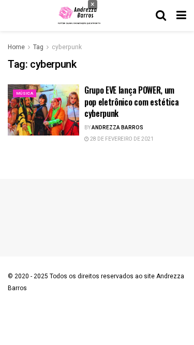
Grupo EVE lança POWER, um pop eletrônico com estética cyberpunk (131, 101)
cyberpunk (67, 47)
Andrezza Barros (117, 127)
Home (16, 47)
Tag (38, 47)
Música (24, 93)
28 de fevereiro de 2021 (121, 139)
